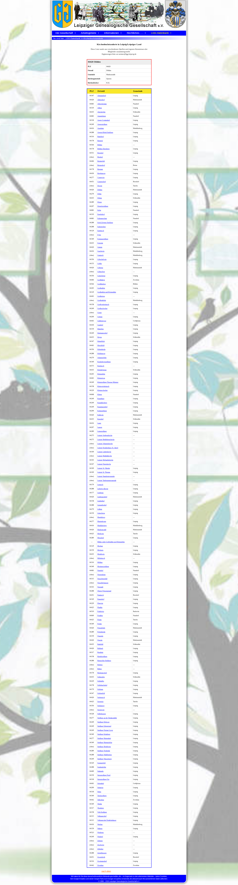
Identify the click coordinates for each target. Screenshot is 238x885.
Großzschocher (102, 308)
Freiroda (100, 243)
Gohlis (99, 263)
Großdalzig (101, 280)
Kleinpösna (101, 378)
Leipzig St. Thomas (103, 472)
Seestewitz (100, 710)
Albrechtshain (102, 104)
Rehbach (100, 648)
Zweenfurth (101, 857)
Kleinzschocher (102, 390)
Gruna (99, 313)
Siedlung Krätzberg (103, 734)
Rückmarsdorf (102, 673)
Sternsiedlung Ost (103, 779)
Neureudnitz (101, 575)
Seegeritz (100, 702)
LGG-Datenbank (160, 33)
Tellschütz (100, 800)
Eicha (99, 210)
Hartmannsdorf (102, 333)
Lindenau (100, 493)
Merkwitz (100, 534)
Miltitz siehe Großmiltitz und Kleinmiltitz (111, 542)
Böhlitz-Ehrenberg (103, 149)
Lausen (99, 427)
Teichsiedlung (101, 796)
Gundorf (100, 325)
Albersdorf (101, 100)
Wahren (99, 828)
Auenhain (100, 128)
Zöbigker (100, 849)
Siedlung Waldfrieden (104, 755)
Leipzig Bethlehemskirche (105, 440)
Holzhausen (101, 353)
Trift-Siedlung (102, 812)
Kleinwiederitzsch (103, 386)
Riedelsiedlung (102, 656)
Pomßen (100, 616)
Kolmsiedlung (102, 411)
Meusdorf (100, 538)
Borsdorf (100, 153)
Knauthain (100, 399)
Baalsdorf (100, 137)
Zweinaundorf (102, 861)
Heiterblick (101, 341)
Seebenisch (101, 697)
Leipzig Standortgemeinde (106, 476)
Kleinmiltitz (101, 374)
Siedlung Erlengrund (104, 726)
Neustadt (100, 587)
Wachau (100, 824)
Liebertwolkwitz (102, 489)
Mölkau (100, 562)
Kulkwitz (100, 415)
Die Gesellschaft (64, 33)
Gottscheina (101, 276)
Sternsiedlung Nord (103, 775)
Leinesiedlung (102, 431)
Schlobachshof (102, 685)
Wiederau (100, 832)
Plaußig (99, 607)
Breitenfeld (101, 161)
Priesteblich (101, 628)
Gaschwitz (100, 251)
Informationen (111, 33)
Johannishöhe (101, 358)
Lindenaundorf (102, 497)
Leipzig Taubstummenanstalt (106, 480)
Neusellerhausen (102, 583)
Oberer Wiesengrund (104, 591)
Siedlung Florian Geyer (105, 730)
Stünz (99, 792)
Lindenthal (100, 501)
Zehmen (100, 841)
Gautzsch (100, 255)
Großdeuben (101, 284)
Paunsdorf (100, 599)
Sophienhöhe (101, 767)
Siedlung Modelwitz (104, 747)
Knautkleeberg (102, 403)
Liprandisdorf (101, 505)
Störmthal (100, 783)
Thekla (99, 804)
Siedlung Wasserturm (104, 759)
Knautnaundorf (102, 407)
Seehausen (100, 706)
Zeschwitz (100, 845)
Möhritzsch (101, 558)
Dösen (99, 202)
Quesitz (99, 640)
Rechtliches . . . (135, 33)
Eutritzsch (100, 231)
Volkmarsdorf (101, 816)
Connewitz (101, 177)
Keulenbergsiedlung (104, 362)
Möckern (100, 550)
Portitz (99, 624)
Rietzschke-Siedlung (104, 661)
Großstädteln (101, 300)
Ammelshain (101, 116)
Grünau (99, 317)
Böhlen (99, 145)
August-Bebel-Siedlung (105, 132)
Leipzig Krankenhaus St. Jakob (107, 448)
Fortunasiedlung (102, 239)
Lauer (99, 423)
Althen (99, 108)
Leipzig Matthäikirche (104, 456)
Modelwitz (101, 554)
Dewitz (99, 186)
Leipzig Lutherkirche (104, 452)
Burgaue (100, 169)
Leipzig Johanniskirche (105, 444)
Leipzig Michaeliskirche (105, 460)
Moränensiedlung (103, 566)
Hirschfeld (100, 345)
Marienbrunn (101, 521)
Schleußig (100, 681)
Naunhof (100, 570)
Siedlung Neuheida (103, 751)
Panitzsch (100, 595)
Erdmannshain (102, 218)
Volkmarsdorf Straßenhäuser (106, 820)
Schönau (100, 689)
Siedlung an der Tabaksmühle (107, 718)
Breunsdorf (101, 165)
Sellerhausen (101, 714)
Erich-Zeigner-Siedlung (105, 223)
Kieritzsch (100, 366)
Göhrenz (100, 268)
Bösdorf (100, 157)
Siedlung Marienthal (104, 738)
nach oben (106, 871)
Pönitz (99, 620)
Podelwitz (100, 611)
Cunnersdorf (101, 182)
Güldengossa (101, 321)
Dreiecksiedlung (102, 206)
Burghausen (101, 173)
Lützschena (101, 513)
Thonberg (100, 808)
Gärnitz (99, 247)
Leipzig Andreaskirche (104, 435)
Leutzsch (100, 485)
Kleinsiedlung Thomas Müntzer (107, 382)
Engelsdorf (101, 214)
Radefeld (100, 644)
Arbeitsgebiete (88, 33)
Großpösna (101, 296)
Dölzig (99, 198)
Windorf (100, 837)
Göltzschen (101, 272)
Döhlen (99, 190)
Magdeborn (101, 517)
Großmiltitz (101, 288)
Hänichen (100, 329)
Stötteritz (100, 788)
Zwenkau (100, 865)
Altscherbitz (101, 112)
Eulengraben (101, 227)
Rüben (99, 669)
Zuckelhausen (101, 853)
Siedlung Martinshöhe (104, 742)
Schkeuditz (101, 677)
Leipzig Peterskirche (104, 464)
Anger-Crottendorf (103, 120)
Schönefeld (101, 693)
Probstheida (101, 632)
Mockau (100, 546)
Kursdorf (100, 419)
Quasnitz (100, 636)
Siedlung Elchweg (103, 722)
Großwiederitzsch (103, 304)
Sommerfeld (101, 763)
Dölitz (99, 194)
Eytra (99, 235)
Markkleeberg (102, 526)
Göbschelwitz (101, 259)
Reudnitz (100, 652)
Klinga (99, 394)
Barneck (100, 141)
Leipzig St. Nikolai (103, 468)
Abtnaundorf (101, 96)
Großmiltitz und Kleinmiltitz (106, 292)
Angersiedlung (102, 124)
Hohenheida (101, 349)
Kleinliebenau (101, 370)
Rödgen (100, 665)
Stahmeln (100, 771)
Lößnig (99, 509)
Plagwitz (100, 603)
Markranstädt (101, 530)
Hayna (99, 337)
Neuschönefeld (102, 579)
